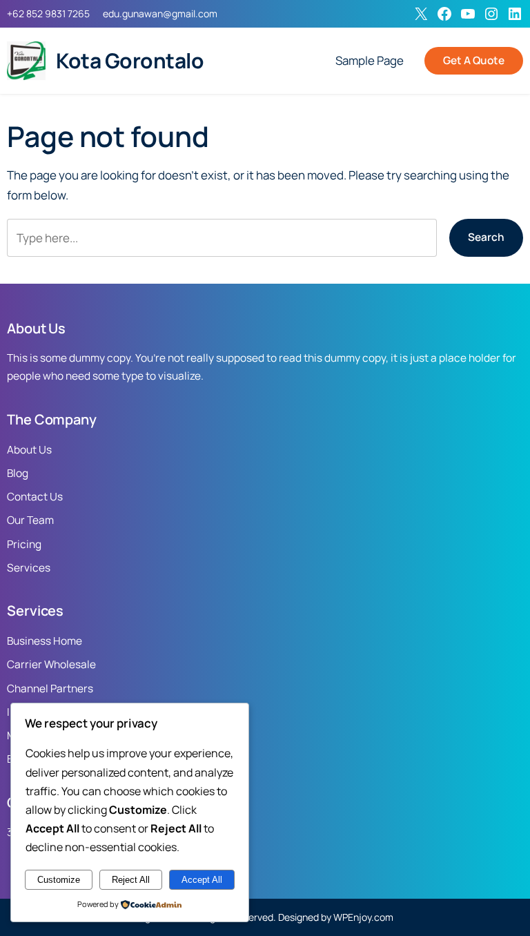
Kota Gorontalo (130, 60)
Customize (58, 880)
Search (486, 237)
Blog (17, 473)
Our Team (30, 520)
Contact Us (35, 496)
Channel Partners (50, 688)
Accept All (201, 880)
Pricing (24, 544)
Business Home (44, 641)
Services (28, 567)
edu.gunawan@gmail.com (160, 13)
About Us (29, 449)
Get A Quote (473, 60)
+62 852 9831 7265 (48, 13)
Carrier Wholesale (51, 664)
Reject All (131, 880)
